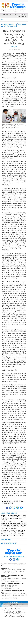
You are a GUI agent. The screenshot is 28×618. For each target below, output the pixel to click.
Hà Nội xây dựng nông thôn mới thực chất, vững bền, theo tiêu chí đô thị (12, 534)
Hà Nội (8, 501)
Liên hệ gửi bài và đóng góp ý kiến (14, 604)
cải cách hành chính (17, 501)
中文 (11, 14)
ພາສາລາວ (5, 14)
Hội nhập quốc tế (8, 503)
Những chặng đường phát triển (14, 556)
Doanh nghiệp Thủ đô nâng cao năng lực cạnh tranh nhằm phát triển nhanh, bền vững (14, 37)
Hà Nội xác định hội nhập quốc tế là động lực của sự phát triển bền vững (13, 531)
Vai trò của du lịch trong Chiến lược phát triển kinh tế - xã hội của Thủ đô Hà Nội (13, 522)
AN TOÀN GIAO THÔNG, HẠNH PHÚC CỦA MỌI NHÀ (13, 25)
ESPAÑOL (22, 14)
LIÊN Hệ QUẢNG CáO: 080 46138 (12, 606)
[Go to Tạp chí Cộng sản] (14, 5)
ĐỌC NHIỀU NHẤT (9, 543)
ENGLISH (16, 14)
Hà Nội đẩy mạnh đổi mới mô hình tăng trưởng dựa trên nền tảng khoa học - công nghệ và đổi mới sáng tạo (14, 527)
